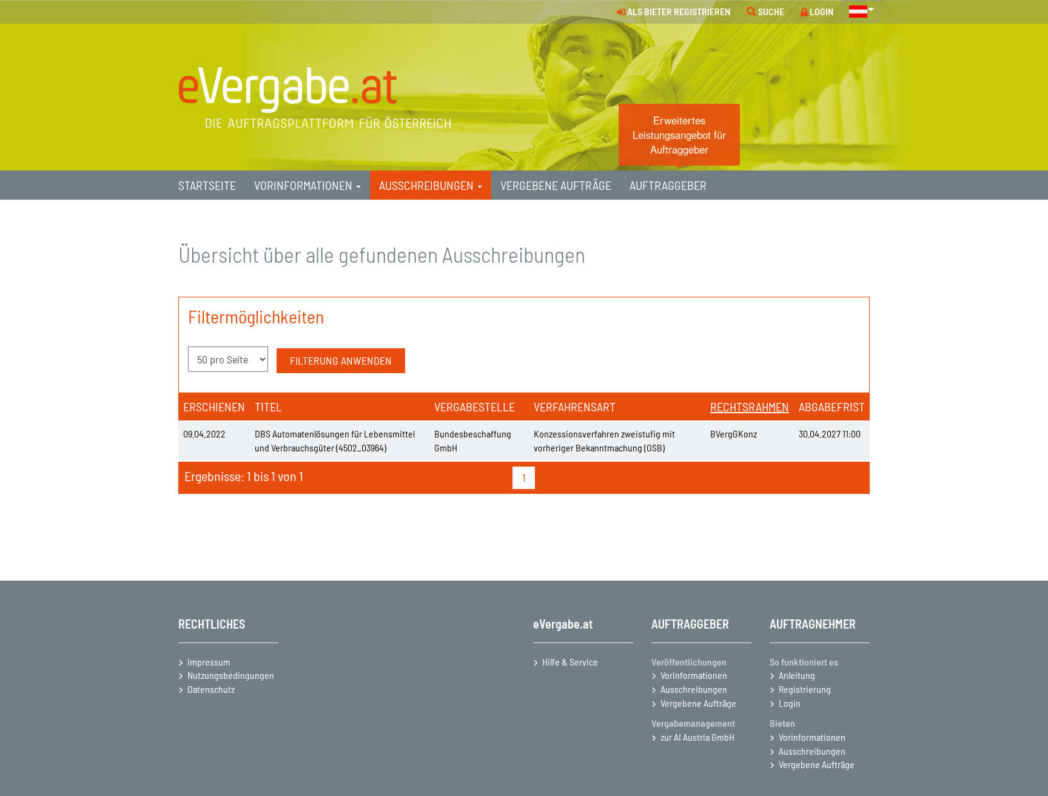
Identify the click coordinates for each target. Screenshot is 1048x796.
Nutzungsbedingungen (230, 675)
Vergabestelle (474, 406)
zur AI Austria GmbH (697, 737)
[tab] (207, 185)
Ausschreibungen (693, 689)
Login (790, 703)
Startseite (207, 185)
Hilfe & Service (570, 661)
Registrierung (805, 689)
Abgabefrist (832, 406)
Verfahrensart (575, 406)
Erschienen (214, 406)
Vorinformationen (693, 675)
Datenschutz (211, 689)
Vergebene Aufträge (698, 703)
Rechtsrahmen (749, 406)
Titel (268, 406)
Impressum (208, 661)
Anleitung (797, 675)
